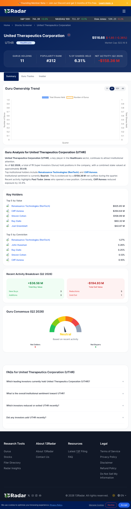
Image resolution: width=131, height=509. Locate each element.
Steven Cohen (19, 216)
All (123, 88)
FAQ (70, 456)
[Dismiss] (127, 3)
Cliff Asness (18, 211)
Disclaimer (106, 462)
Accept (124, 505)
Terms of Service (110, 451)
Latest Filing (77, 451)
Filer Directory (12, 462)
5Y (112, 88)
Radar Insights (12, 468)
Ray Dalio (16, 221)
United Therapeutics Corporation (54, 25)
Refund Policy (108, 468)
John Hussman (19, 245)
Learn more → (106, 3)
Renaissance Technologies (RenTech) (31, 206)
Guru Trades (27, 76)
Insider (42, 76)
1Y (107, 88)
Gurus (7, 451)
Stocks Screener (23, 25)
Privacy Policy (108, 456)
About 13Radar (45, 451)
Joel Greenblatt (19, 226)
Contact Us (42, 456)
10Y (117, 88)
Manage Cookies (96, 505)
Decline (111, 505)
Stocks (8, 456)
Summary (11, 76)
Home (7, 25)
